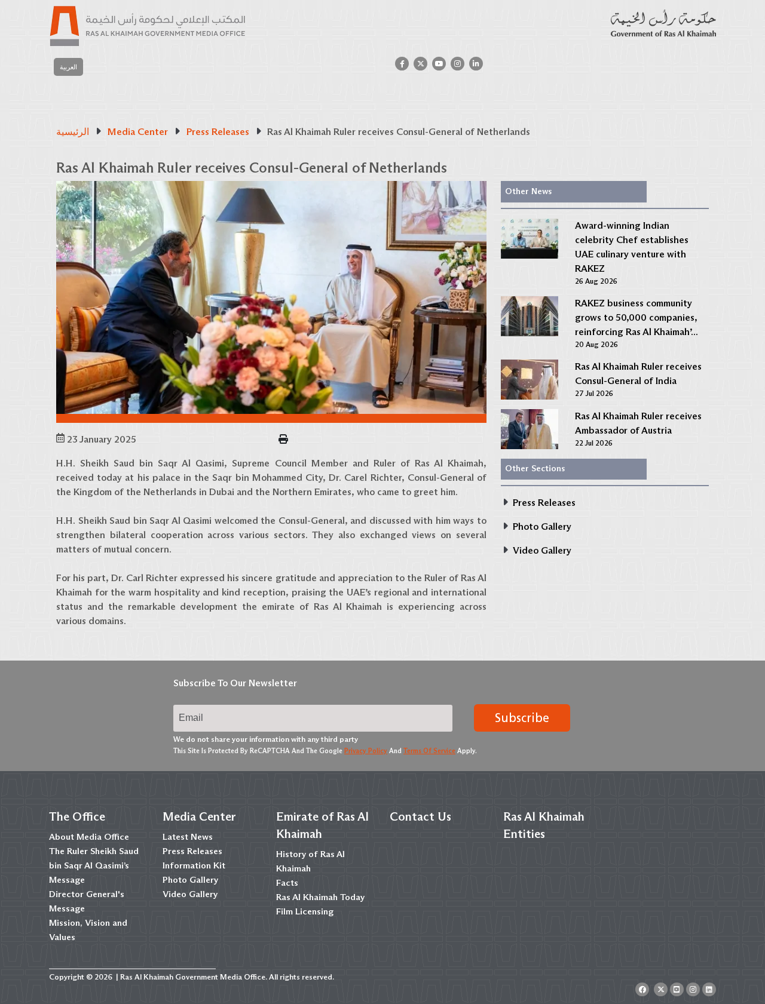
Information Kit (194, 865)
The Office (77, 816)
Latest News (188, 836)
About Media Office (89, 836)
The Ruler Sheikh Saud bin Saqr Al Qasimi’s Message (94, 865)
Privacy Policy (365, 751)
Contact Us (420, 816)
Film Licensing (304, 911)
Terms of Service (429, 751)
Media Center (199, 816)
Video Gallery (190, 894)
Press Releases (192, 851)
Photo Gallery (190, 879)
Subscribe (522, 718)
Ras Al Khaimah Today (320, 897)
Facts (287, 882)
